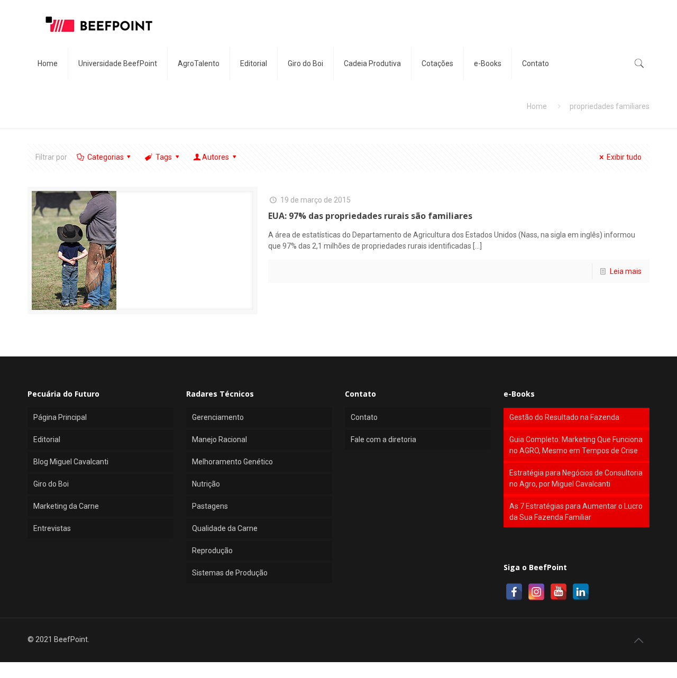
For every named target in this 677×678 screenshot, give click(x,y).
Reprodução (212, 550)
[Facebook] (514, 591)
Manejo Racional (219, 439)
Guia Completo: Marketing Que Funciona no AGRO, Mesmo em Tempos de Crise (576, 445)
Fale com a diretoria (383, 439)
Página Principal (60, 417)
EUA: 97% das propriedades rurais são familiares (370, 216)
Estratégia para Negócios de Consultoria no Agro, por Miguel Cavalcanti (576, 478)
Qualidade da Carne (225, 528)
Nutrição (206, 484)
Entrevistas (52, 528)
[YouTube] (558, 591)
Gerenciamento (218, 417)
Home (537, 106)
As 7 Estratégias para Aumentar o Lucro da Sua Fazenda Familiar (576, 511)
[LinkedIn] (580, 591)
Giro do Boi (51, 484)
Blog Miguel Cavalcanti (70, 461)
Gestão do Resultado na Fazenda (564, 417)
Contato (364, 417)
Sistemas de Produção (230, 573)
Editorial (46, 439)
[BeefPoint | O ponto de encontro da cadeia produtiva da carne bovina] (98, 24)
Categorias (105, 157)
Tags (163, 157)
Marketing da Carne (66, 506)
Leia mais (626, 271)
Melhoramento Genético (232, 461)
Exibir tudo (624, 157)
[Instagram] (536, 591)
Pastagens (210, 506)
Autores (215, 157)
